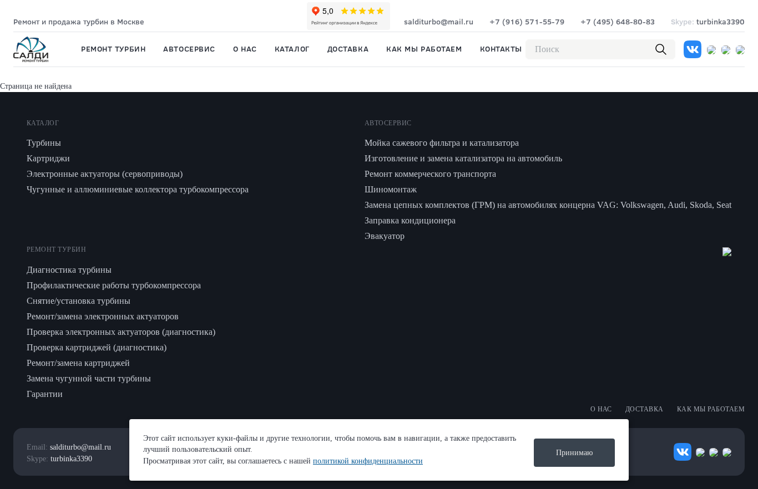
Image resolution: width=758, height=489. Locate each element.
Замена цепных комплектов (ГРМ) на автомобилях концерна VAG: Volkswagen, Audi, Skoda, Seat (548, 205)
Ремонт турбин (113, 48)
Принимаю (574, 453)
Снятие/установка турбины (78, 300)
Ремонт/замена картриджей (78, 363)
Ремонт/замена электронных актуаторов (103, 316)
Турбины (44, 142)
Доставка (347, 48)
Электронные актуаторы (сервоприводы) (105, 174)
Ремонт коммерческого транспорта (430, 174)
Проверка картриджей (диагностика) (96, 347)
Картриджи (48, 158)
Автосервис (189, 48)
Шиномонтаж (391, 189)
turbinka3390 (708, 21)
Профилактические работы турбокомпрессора (114, 285)
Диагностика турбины (69, 269)
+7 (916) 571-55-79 (526, 21)
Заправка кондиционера (410, 220)
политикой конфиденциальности (368, 461)
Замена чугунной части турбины (89, 378)
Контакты (501, 48)
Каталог (292, 48)
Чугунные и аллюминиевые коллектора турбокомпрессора (138, 189)
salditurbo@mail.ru (438, 21)
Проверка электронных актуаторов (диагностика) (121, 332)
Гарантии (45, 394)
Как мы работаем (424, 48)
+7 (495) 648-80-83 (617, 21)
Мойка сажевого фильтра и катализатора (442, 142)
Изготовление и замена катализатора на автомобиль (463, 158)
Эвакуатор (385, 236)
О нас (245, 48)
